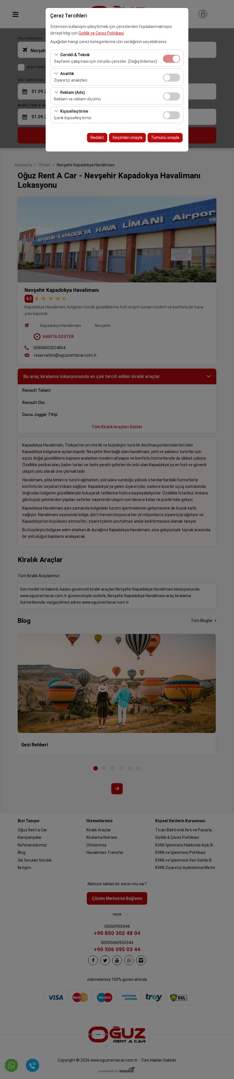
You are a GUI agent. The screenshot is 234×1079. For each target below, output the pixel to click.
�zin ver (171, 78)
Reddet (97, 137)
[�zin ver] (171, 77)
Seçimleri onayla (127, 137)
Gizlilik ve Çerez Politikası (101, 33)
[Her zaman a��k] (171, 58)
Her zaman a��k (171, 59)
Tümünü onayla (165, 137)
